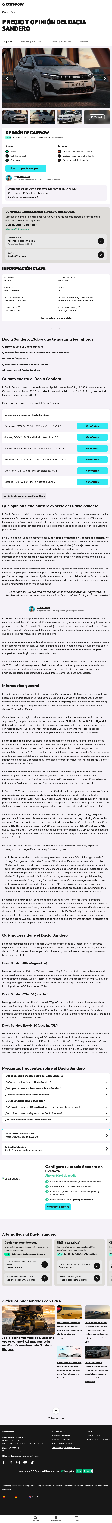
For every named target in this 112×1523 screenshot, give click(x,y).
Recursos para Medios (61, 1439)
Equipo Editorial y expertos (98, 1439)
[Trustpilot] (76, 1471)
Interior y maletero (31, 42)
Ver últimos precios (58, 1206)
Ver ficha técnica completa (56, 318)
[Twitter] (11, 1463)
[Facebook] (4, 1463)
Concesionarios (93, 1435)
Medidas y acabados (60, 42)
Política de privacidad (74, 1485)
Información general (15, 358)
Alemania (22, 1497)
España (9, 1497)
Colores (84, 42)
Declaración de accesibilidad (96, 1485)
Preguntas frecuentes (61, 1435)
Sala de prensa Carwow (62, 1443)
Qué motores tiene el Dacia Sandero (25, 364)
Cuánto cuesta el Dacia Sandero (22, 346)
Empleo (90, 1431)
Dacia (5, 12)
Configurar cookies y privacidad (37, 1485)
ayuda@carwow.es (27, 1451)
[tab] (8, 41)
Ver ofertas (92, 426)
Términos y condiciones (12, 1485)
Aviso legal (6, 1489)
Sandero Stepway (60, 701)
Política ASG (57, 1485)
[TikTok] (32, 1463)
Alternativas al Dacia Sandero (21, 370)
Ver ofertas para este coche (22, 197)
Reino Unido (37, 1497)
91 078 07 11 (14, 1448)
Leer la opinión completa (25, 168)
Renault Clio (86, 721)
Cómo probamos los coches (50, 137)
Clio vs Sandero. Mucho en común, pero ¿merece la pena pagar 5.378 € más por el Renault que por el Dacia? (69, 1370)
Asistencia (8, 1431)
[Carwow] (13, 4)
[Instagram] (18, 1463)
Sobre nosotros (58, 1431)
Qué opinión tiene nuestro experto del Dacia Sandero (35, 352)
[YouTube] (25, 1463)
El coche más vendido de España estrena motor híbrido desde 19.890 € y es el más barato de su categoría (69, 1330)
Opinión (8, 42)
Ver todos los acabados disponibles (24, 496)
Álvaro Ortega (23, 177)
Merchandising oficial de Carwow (66, 1447)
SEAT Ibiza (71, 721)
